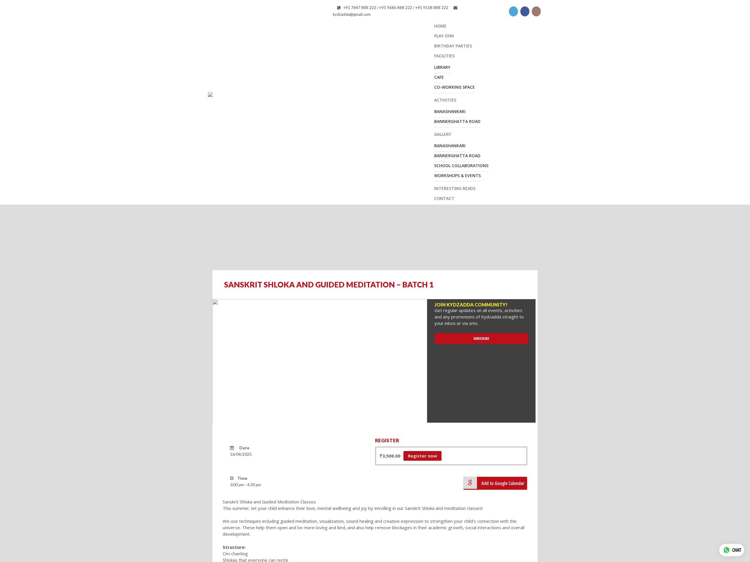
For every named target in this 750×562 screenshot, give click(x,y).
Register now (422, 456)
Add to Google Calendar (502, 483)
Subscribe (481, 338)
